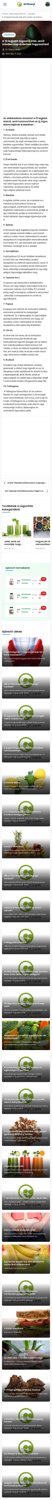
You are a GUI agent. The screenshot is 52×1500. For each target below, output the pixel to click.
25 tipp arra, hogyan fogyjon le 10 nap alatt (24, 1005)
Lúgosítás (31, 14)
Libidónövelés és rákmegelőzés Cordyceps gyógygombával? (20, 1292)
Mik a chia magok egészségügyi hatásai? (21, 685)
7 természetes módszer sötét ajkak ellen (26, 1198)
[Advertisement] (26, 87)
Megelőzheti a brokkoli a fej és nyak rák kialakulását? (25, 1037)
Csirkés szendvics (13, 1328)
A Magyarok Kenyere (15, 942)
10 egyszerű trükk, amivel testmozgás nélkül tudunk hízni (24, 717)
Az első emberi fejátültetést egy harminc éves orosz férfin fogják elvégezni (26, 973)
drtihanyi (29, 4)
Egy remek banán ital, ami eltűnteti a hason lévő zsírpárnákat (24, 1263)
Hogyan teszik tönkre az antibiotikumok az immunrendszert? (25, 1484)
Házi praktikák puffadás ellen (20, 1230)
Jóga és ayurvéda (13, 1166)
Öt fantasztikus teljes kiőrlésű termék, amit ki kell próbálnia (24, 1101)
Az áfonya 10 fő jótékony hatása (21, 1453)
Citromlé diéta (12, 782)
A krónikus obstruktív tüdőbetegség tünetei (23, 1420)
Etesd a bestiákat (13, 846)
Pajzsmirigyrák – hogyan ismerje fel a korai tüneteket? (24, 653)
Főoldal (5, 14)
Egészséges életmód (17, 14)
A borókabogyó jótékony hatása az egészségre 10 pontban (23, 1069)
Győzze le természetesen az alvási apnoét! (22, 909)
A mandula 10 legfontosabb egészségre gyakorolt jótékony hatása (25, 1133)
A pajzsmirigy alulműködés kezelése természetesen (23, 749)
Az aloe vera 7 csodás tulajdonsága (23, 1357)
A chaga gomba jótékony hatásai (22, 1389)
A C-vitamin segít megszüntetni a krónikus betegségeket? (22, 813)
